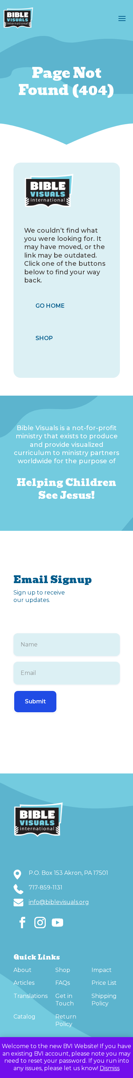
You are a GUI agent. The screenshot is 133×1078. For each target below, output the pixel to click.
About (22, 970)
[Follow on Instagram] (40, 922)
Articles (23, 982)
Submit (35, 701)
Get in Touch (64, 1000)
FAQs (62, 982)
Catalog (24, 1016)
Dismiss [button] (110, 1068)
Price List (104, 982)
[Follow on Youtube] (57, 922)
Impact (102, 970)
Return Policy (65, 1020)
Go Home (50, 305)
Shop (44, 338)
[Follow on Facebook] (22, 922)
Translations (30, 996)
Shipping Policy (104, 1000)
